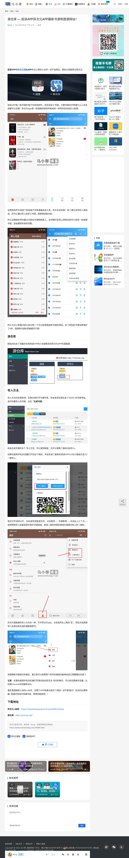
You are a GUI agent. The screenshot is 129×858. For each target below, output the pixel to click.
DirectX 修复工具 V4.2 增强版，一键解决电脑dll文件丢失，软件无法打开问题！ (115, 118)
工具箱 (93, 4)
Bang (10, 25)
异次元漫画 (23, 69)
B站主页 (19, 844)
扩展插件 (69, 4)
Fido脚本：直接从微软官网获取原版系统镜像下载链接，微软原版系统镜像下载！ (100, 133)
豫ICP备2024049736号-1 (51, 848)
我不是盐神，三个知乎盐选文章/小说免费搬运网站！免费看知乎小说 (100, 118)
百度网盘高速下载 (112, 243)
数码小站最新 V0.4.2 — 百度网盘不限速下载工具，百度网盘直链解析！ (113, 249)
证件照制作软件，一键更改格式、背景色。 (100, 148)
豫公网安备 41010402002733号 (79, 848)
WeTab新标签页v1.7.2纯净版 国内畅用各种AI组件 (113, 260)
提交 (81, 825)
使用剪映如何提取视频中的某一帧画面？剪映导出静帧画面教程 (113, 273)
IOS (58, 4)
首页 (31, 4)
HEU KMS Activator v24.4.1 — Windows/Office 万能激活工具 (115, 148)
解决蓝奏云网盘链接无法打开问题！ (100, 102)
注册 (126, 4)
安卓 (50, 4)
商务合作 (29, 844)
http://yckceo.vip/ (24, 715)
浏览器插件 (109, 255)
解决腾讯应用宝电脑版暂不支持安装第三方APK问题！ (115, 87)
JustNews (21, 850)
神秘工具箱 (40, 844)
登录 (120, 4)
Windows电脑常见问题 (113, 266)
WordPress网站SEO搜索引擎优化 (115, 102)
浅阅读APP (30, 736)
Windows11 (109, 278)
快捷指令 (81, 4)
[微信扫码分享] (63, 854)
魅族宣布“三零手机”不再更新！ (115, 133)
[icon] (106, 847)
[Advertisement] (47, 47)
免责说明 (8, 844)
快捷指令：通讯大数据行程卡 (100, 87)
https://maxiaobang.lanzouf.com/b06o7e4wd (42, 709)
